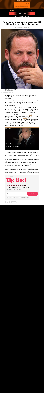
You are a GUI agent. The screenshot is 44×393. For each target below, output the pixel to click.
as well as (25, 119)
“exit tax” (18, 156)
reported (17, 160)
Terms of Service (26, 201)
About (25, 16)
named (31, 116)
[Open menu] (34, 10)
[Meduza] (11, 10)
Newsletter (20, 16)
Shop (28, 16)
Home (16, 16)
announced (34, 100)
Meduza (27, 27)
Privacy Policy (21, 201)
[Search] (31, 10)
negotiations (19, 95)
